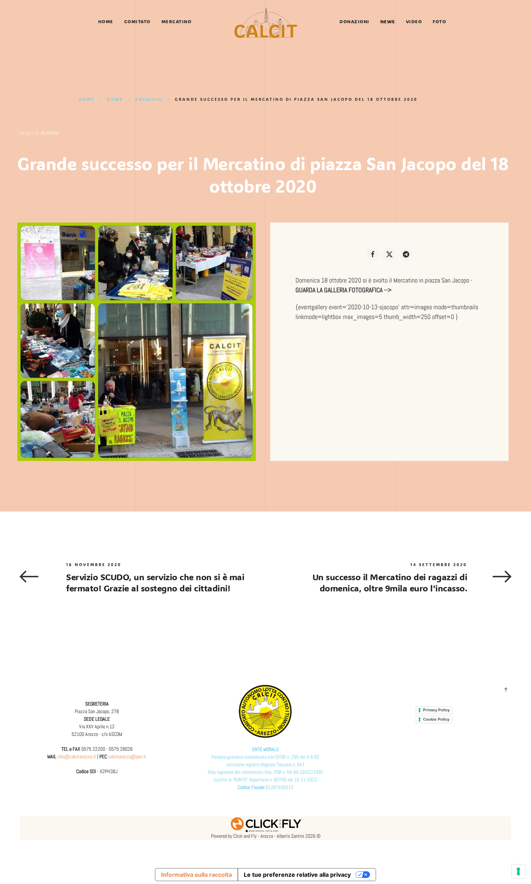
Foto (439, 21)
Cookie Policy (436, 719)
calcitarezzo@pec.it (127, 756)
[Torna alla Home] (265, 23)
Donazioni (355, 21)
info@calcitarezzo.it (76, 756)
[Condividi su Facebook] (372, 254)
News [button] (387, 21)
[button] (505, 689)
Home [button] (105, 21)
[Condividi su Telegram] (406, 254)
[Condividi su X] (389, 254)
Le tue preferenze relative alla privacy (297, 874)
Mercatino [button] (176, 21)
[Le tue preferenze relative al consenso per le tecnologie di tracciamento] (518, 871)
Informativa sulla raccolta (196, 874)
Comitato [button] (137, 21)
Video (414, 21)
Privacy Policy (436, 709)
